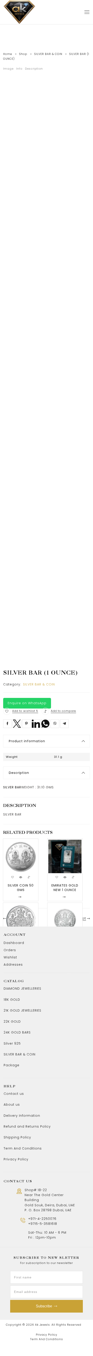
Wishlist (10, 957)
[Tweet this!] (17, 723)
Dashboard (14, 943)
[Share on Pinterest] (26, 723)
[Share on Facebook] (7, 723)
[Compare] (45, 711)
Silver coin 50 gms (20, 887)
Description (34, 69)
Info (19, 69)
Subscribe (44, 1306)
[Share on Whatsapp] (45, 723)
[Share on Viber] (55, 723)
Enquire (11, 897)
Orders (10, 950)
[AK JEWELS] (19, 12)
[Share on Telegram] (64, 723)
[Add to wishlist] (6, 711)
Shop (23, 54)
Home (7, 54)
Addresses (13, 964)
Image (8, 69)
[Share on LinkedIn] (36, 723)
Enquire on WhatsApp (27, 703)
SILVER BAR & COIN (48, 54)
